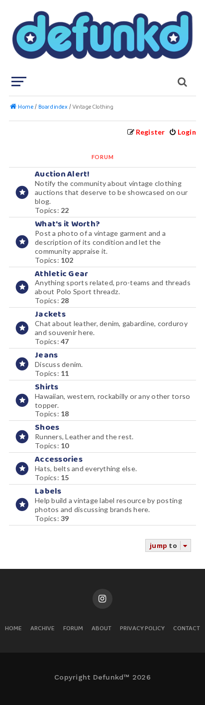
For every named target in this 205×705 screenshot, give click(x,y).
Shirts (47, 387)
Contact (186, 629)
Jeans (46, 355)
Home (13, 629)
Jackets (50, 314)
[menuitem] (182, 132)
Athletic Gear (61, 274)
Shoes (47, 427)
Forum (73, 629)
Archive (42, 629)
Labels (48, 491)
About (101, 629)
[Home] (101, 37)
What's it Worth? (67, 224)
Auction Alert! (62, 174)
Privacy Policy (142, 629)
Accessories (59, 459)
